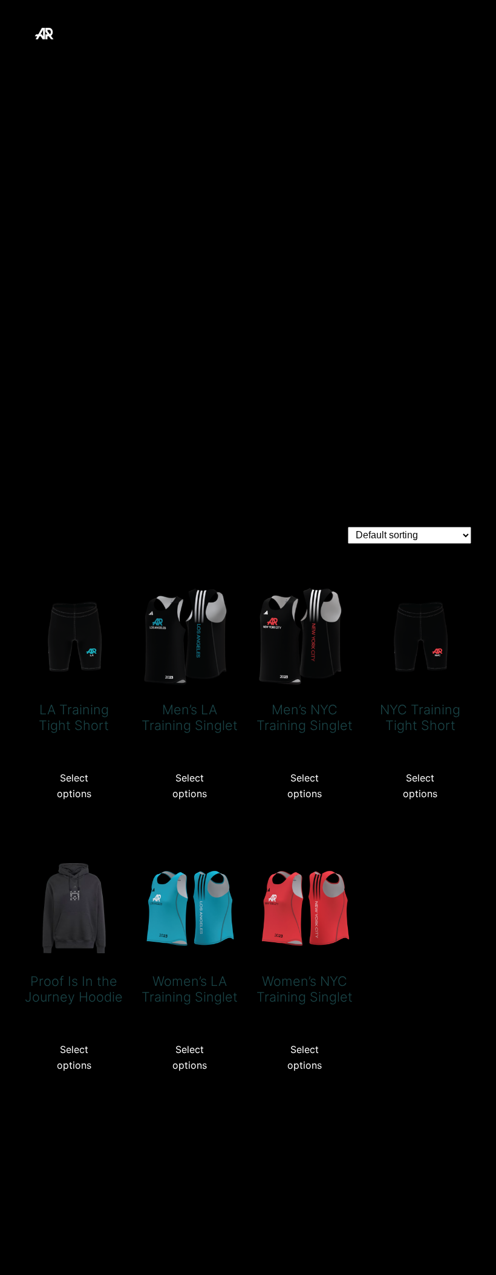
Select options (74, 786)
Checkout (167, 65)
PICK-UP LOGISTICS (318, 97)
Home (305, 65)
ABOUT (71, 65)
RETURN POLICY (427, 97)
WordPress (443, 1227)
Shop (458, 128)
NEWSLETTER (216, 97)
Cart (116, 65)
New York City (128, 97)
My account (441, 65)
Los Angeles (365, 65)
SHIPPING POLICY (384, 128)
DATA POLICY (240, 65)
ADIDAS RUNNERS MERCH (146, 33)
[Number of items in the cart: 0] (38, 166)
